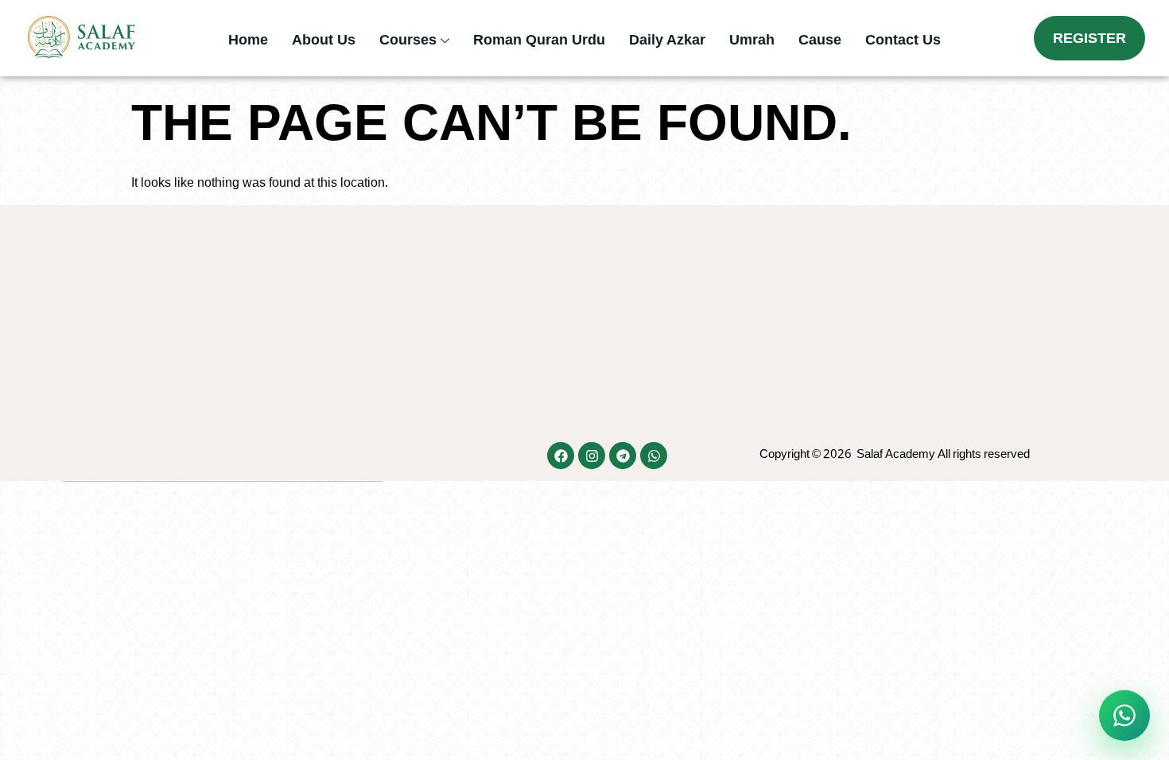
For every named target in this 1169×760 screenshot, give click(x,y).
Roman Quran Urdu (539, 40)
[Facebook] (560, 455)
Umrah (752, 40)
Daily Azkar (667, 40)
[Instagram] (591, 455)
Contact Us (903, 40)
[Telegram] (622, 455)
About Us (323, 40)
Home (248, 40)
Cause (819, 40)
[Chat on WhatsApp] (1124, 715)
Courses (408, 40)
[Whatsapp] (653, 455)
